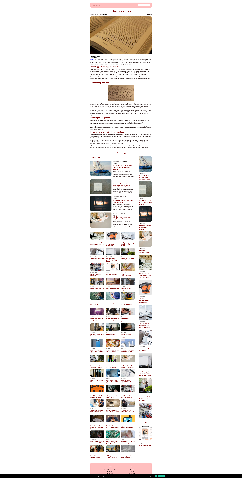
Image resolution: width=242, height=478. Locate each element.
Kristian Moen (122, 213)
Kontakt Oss (126, 5)
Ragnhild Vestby (123, 196)
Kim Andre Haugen (123, 161)
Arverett (92, 59)
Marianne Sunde (103, 14)
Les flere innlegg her (121, 153)
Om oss (116, 5)
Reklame (111, 5)
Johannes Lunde (123, 180)
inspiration (149, 14)
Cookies (121, 5)
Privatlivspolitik (161, 476)
